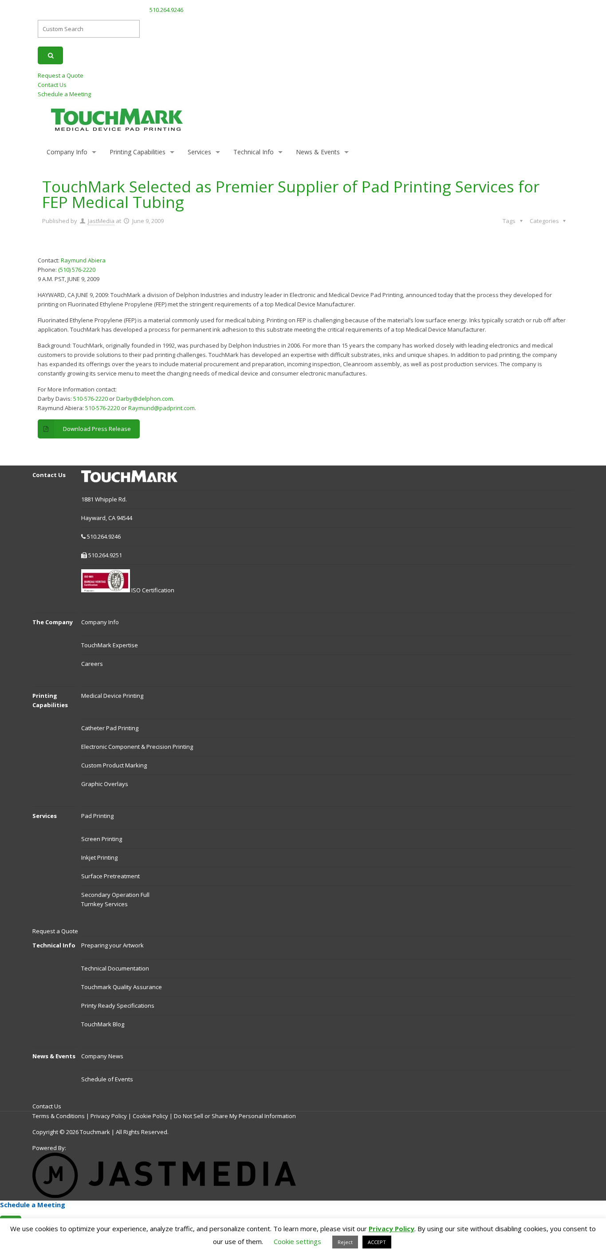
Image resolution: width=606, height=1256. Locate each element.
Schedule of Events (107, 1079)
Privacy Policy (109, 1116)
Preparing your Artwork (112, 945)
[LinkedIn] (565, 9)
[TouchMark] (117, 119)
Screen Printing (101, 839)
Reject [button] (345, 1242)
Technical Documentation (115, 968)
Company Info (100, 622)
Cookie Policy (150, 1116)
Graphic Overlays (104, 784)
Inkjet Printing (99, 857)
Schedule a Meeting (64, 94)
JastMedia (101, 221)
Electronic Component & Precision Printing (137, 747)
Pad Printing (97, 816)
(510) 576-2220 (76, 270)
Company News (102, 1056)
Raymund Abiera (82, 260)
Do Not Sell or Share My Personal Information (235, 1116)
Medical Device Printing (112, 696)
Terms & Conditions (58, 1116)
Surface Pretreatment (110, 876)
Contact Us (52, 85)
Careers (92, 664)
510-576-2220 (90, 399)
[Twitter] (555, 9)
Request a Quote (60, 75)
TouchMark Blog (102, 1024)
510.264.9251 (105, 555)
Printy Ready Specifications (117, 1005)
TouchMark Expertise (109, 645)
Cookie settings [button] (297, 1241)
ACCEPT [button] (377, 1242)
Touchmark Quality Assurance (121, 987)
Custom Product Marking (114, 765)
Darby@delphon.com (144, 399)
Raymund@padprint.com (161, 408)
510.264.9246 (166, 10)
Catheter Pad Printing (109, 728)
